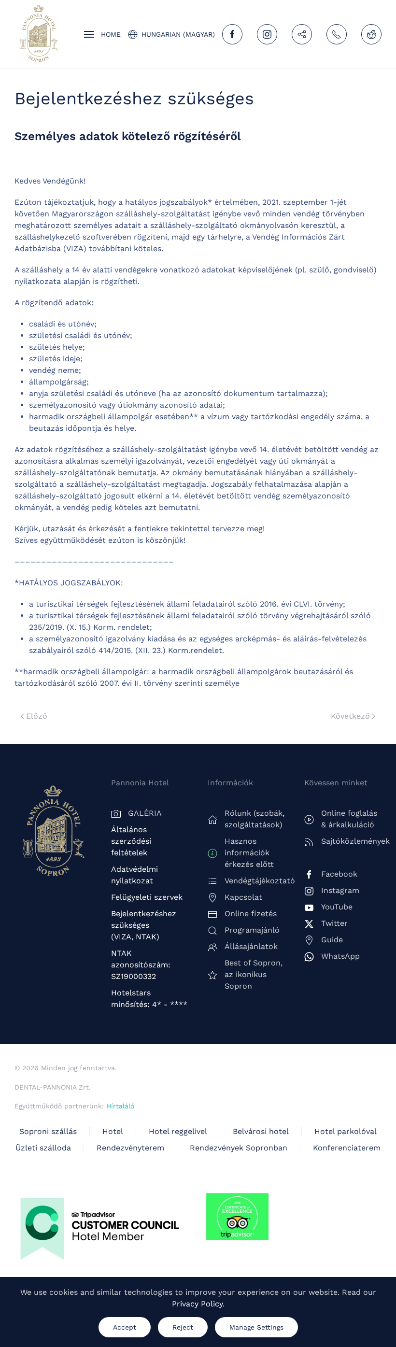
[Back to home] (38, 34)
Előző (36, 716)
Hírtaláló (120, 1106)
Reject (182, 1327)
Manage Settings (256, 1327)
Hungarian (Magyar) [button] (178, 34)
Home (111, 34)
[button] (89, 34)
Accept (124, 1327)
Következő (350, 716)
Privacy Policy (197, 1303)
